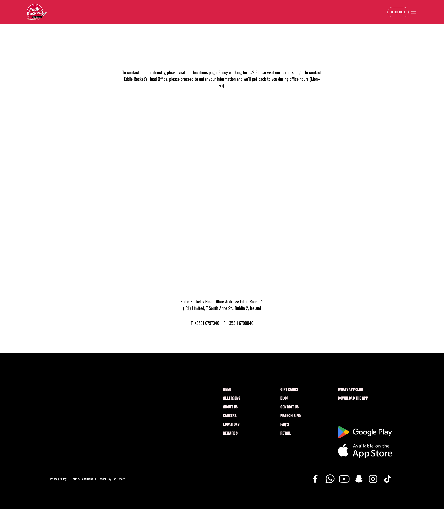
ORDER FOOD (398, 12)
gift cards (289, 389)
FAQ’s (284, 424)
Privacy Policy (58, 478)
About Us (230, 407)
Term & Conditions (82, 478)
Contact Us (289, 407)
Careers (230, 415)
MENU (227, 389)
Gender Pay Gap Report (111, 478)
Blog (284, 398)
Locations (231, 424)
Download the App (353, 398)
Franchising (290, 415)
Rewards (230, 433)
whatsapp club (350, 389)
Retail (285, 433)
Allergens (232, 398)
